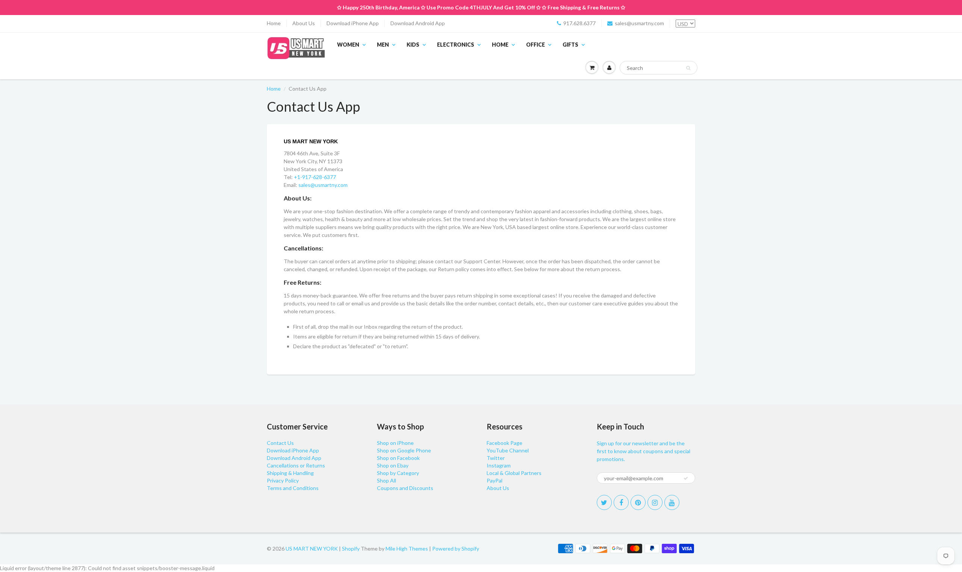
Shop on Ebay (392, 465)
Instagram (499, 465)
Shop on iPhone (395, 443)
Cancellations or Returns (296, 465)
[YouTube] (671, 502)
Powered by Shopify (455, 548)
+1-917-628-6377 (315, 177)
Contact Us (280, 443)
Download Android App (417, 23)
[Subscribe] (685, 478)
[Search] (688, 68)
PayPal (494, 480)
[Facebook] (621, 502)
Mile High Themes (407, 548)
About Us (303, 23)
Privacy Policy (283, 480)
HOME (500, 44)
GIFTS (570, 44)
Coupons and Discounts (405, 488)
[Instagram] (655, 502)
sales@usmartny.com (639, 23)
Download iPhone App (353, 23)
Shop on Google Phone (404, 450)
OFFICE (535, 44)
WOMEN (348, 44)
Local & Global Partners (514, 473)
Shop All (386, 480)
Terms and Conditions (293, 488)
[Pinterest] (638, 502)
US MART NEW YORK (312, 548)
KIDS (413, 44)
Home (274, 23)
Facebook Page (504, 443)
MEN (383, 44)
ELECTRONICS (455, 44)
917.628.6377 (579, 23)
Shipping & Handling (290, 473)
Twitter (496, 458)
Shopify (351, 548)
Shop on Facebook (398, 458)
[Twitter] (604, 502)
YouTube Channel (508, 450)
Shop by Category (398, 473)
